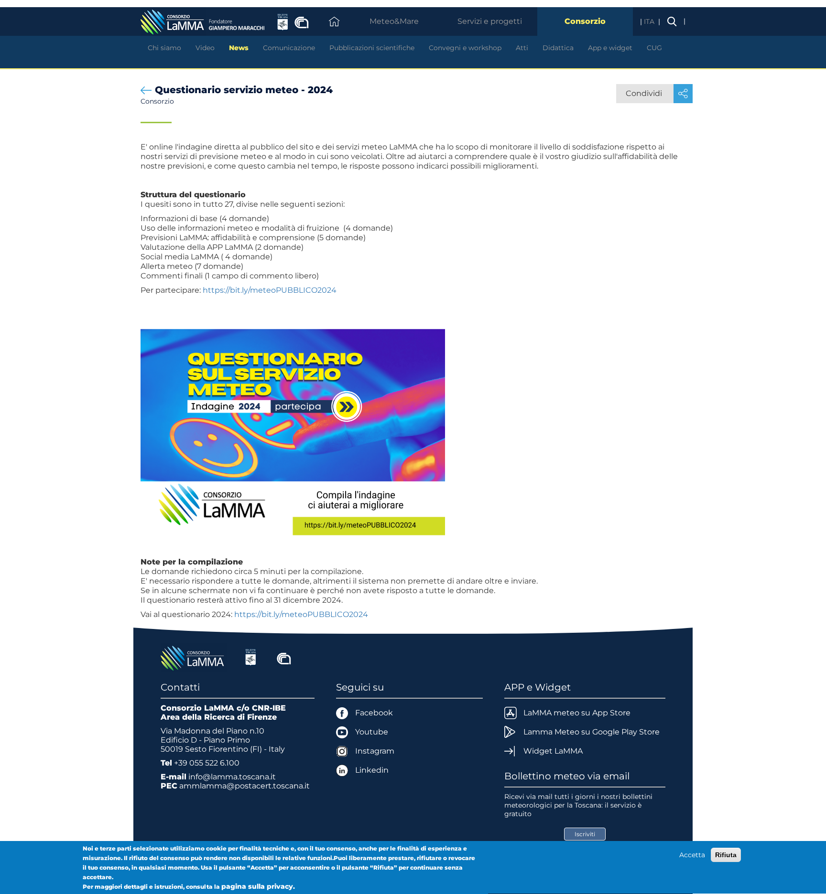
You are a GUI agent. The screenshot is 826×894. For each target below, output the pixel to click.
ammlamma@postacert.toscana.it (244, 785)
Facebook (374, 712)
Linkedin (372, 770)
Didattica (558, 47)
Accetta (692, 855)
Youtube (371, 731)
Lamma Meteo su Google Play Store (591, 731)
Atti (522, 47)
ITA (650, 21)
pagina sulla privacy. (258, 886)
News (239, 47)
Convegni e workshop (465, 47)
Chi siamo (164, 47)
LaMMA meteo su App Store (576, 712)
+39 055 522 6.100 (206, 762)
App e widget (610, 47)
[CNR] (283, 657)
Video (205, 47)
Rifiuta (726, 855)
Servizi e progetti (489, 21)
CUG (654, 47)
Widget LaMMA (553, 751)
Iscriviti (585, 834)
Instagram (374, 751)
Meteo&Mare (394, 21)
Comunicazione (289, 47)
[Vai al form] (293, 435)
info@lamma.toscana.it (232, 776)
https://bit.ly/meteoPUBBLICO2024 (270, 290)
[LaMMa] (194, 657)
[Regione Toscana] (251, 657)
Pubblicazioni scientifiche (371, 47)
